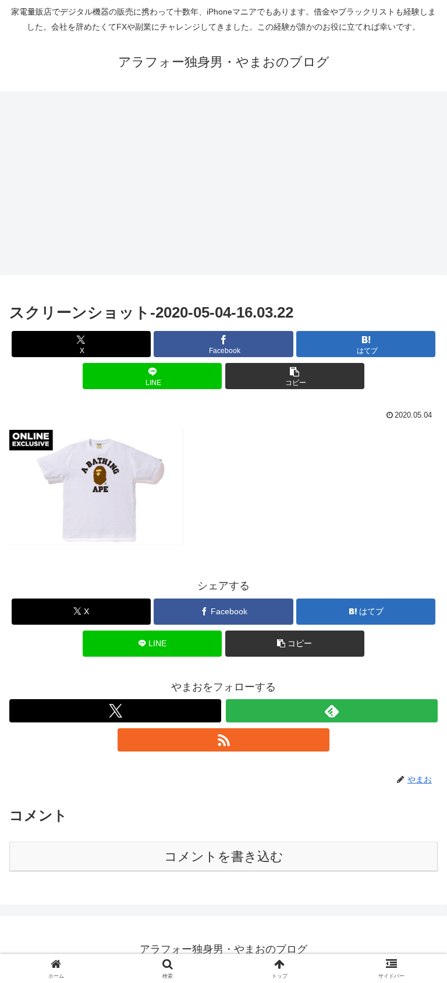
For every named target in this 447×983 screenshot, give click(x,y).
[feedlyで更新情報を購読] (332, 710)
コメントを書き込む (223, 856)
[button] (294, 376)
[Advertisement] (223, 186)
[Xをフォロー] (115, 710)
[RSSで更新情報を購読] (223, 740)
